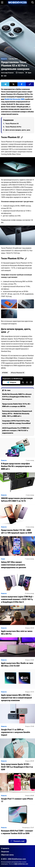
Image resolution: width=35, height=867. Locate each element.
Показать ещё (18, 841)
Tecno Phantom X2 (12, 123)
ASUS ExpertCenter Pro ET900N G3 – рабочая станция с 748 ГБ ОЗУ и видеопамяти (16, 430)
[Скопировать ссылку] (30, 84)
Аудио (29, 72)
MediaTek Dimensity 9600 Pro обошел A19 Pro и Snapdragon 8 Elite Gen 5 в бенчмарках (17, 396)
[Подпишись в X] (23, 382)
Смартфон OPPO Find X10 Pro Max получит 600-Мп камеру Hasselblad (16, 422)
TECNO (5, 372)
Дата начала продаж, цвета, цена (17, 130)
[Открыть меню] (2, 2)
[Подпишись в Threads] (27, 382)
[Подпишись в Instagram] (30, 382)
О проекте (5, 848)
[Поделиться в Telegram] (5, 84)
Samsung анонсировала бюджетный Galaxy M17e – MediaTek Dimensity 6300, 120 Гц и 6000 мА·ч (17, 413)
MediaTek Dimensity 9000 (14, 99)
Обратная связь (7, 855)
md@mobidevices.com (20, 864)
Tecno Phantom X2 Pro (13, 127)
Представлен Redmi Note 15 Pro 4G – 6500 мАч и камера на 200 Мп (16, 405)
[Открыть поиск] (32, 2)
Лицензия (5, 851)
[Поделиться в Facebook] (22, 84)
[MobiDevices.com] (17, 2)
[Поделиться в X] (13, 84)
